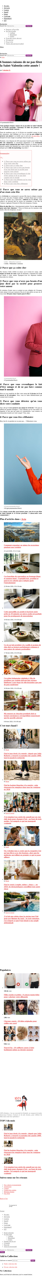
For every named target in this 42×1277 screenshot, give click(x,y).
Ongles (12, 36)
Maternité (8, 18)
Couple (6, 10)
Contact (6, 1188)
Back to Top (4, 1198)
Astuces (7, 8)
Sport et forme (9, 813)
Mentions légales (9, 1192)
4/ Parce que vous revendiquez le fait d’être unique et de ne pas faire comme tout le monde (17, 176)
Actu (23, 519)
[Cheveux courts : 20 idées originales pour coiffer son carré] (23, 1007)
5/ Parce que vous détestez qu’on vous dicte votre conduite (17, 181)
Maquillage (13, 35)
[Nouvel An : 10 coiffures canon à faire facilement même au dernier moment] (23, 1034)
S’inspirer (9, 40)
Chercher (28, 26)
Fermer (2, 1211)
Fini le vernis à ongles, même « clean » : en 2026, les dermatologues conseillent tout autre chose (22, 887)
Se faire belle (11, 31)
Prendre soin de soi (13, 38)
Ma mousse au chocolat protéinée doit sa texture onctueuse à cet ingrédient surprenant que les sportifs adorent (22, 716)
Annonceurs (7, 1187)
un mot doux (36, 136)
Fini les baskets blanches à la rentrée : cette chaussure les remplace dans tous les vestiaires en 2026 (22, 787)
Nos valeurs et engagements (12, 1185)
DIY (5, 21)
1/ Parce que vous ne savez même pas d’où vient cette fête (17, 162)
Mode (6, 14)
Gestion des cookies (10, 1190)
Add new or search (6, 1260)
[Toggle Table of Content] (1, 158)
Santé (6, 12)
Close (2, 1252)
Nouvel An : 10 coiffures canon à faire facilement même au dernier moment (19, 1049)
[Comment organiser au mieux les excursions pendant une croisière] (23, 532)
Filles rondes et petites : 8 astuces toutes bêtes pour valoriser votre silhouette (21, 996)
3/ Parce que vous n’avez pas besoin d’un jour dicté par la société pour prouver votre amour (17, 169)
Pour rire (9, 42)
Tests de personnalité (15, 44)
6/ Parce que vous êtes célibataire (16, 184)
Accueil (6, 6)
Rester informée (12, 29)
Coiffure (7, 16)
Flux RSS (7, 1193)
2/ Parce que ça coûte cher (13, 165)
